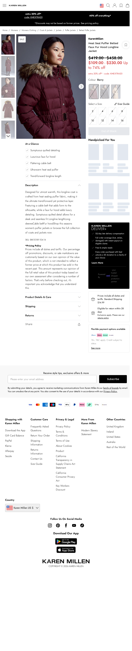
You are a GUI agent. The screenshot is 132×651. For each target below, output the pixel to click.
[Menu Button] (4, 5)
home (5, 30)
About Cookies (64, 446)
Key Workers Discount (62, 487)
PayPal (8, 441)
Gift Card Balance (14, 435)
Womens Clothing (29, 30)
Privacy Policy (63, 426)
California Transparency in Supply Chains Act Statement (65, 462)
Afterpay (9, 451)
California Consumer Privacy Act (65, 476)
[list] (51, 86)
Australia (111, 442)
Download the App (15, 430)
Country (9, 500)
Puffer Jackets (70, 30)
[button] (102, 6)
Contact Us (36, 459)
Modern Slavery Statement (89, 432)
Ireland (110, 432)
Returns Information (37, 451)
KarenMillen (95, 38)
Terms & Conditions (61, 433)
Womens (14, 30)
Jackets (58, 30)
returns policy (103, 317)
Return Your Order (40, 435)
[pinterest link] (58, 525)
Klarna (8, 446)
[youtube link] (74, 525)
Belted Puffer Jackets (87, 30)
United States (113, 437)
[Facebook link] (66, 525)
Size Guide (36, 464)
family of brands (111, 388)
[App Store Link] (66, 545)
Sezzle (8, 456)
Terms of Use (62, 441)
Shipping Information (37, 442)
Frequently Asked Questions (40, 428)
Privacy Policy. (110, 391)
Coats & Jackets (46, 30)
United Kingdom (115, 426)
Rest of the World (116, 447)
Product (60, 451)
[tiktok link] (82, 525)
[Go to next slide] (81, 86)
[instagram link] (50, 525)
